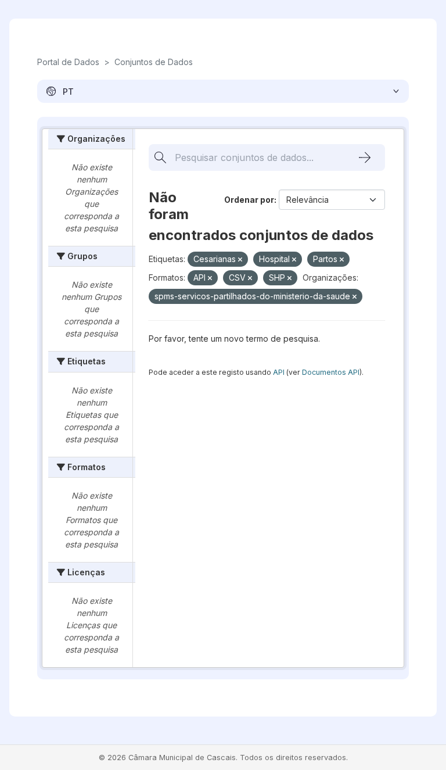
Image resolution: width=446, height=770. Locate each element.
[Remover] (240, 260)
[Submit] (364, 157)
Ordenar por (249, 200)
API (279, 372)
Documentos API (330, 372)
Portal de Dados (68, 62)
